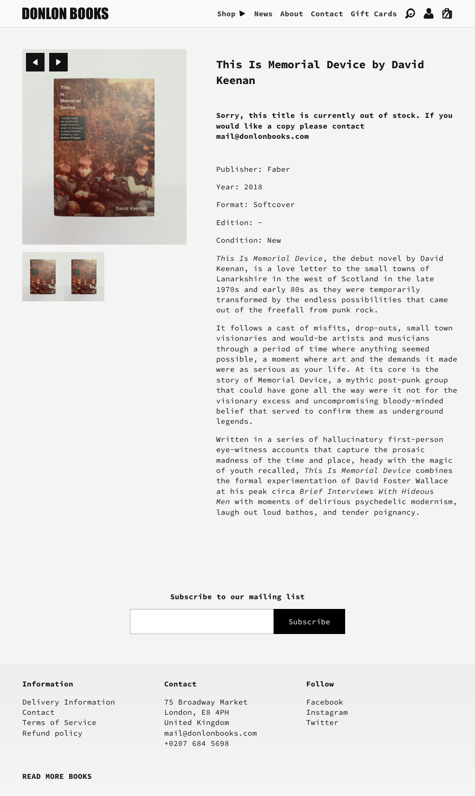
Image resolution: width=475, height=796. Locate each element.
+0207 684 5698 (196, 743)
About (291, 13)
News (263, 13)
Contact (327, 13)
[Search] (410, 13)
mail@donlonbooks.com (210, 733)
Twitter (322, 722)
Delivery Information (68, 701)
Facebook (324, 701)
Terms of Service (59, 722)
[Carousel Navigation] (47, 62)
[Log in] (428, 13)
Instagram (327, 712)
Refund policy (52, 733)
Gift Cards (374, 13)
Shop (226, 13)
